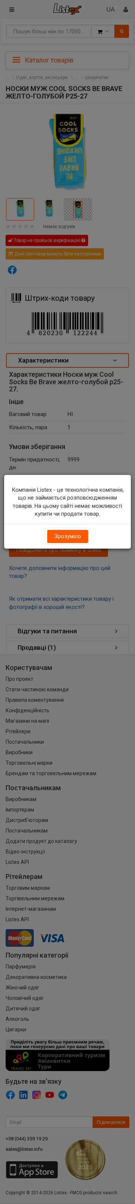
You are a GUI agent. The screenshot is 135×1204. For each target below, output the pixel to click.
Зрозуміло (67, 536)
